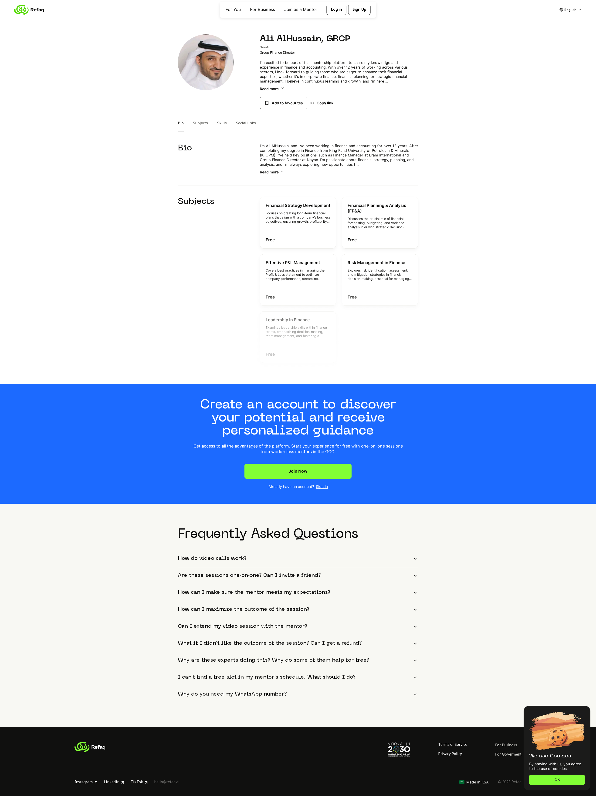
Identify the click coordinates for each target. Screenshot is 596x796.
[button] (298, 223)
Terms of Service (452, 744)
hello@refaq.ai (166, 782)
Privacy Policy (450, 754)
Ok (557, 779)
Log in (336, 9)
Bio (181, 123)
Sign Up (359, 9)
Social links (246, 123)
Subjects (200, 123)
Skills (222, 123)
